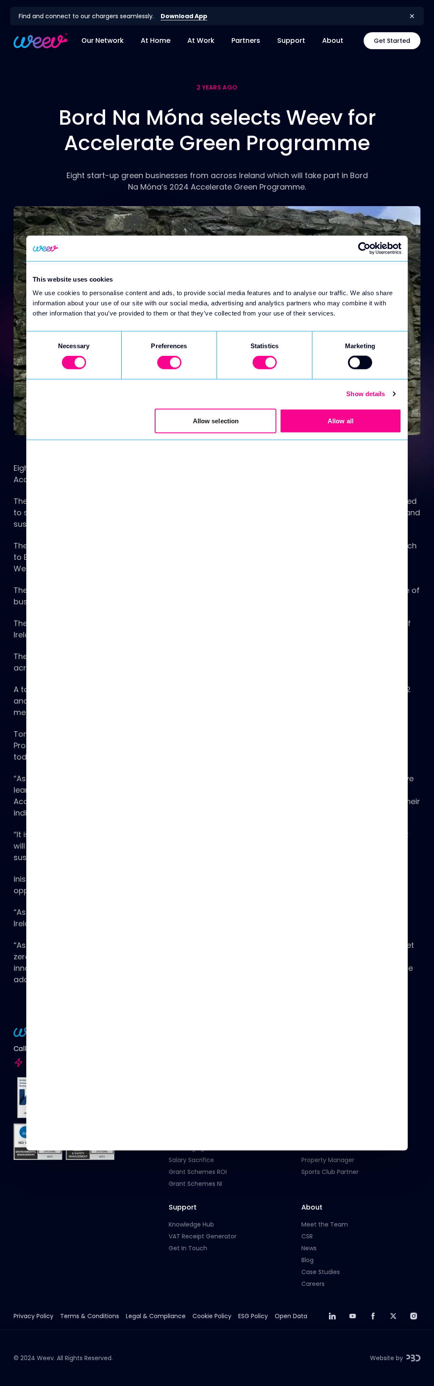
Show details (365, 393)
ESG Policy (253, 1316)
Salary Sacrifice (191, 1160)
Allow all (340, 420)
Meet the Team (324, 1224)
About (332, 40)
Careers (313, 1284)
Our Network (102, 40)
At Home (155, 40)
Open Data (291, 1316)
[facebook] (373, 1316)
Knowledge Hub (191, 1224)
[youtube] (352, 1316)
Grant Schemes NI (195, 1183)
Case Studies (320, 1272)
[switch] (169, 362)
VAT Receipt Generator (202, 1236)
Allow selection (216, 420)
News (309, 1248)
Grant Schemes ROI (198, 1172)
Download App (184, 16)
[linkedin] (332, 1316)
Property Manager (327, 1160)
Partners (245, 40)
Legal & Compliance (156, 1316)
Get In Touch (188, 1248)
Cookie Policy (211, 1316)
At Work (200, 40)
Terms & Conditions (89, 1316)
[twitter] (393, 1316)
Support (291, 40)
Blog (307, 1260)
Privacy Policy (33, 1316)
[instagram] (413, 1316)
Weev (45, 1358)
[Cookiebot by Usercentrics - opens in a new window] (364, 248)
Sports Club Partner (330, 1172)
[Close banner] (412, 16)
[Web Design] (413, 1358)
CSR (307, 1236)
